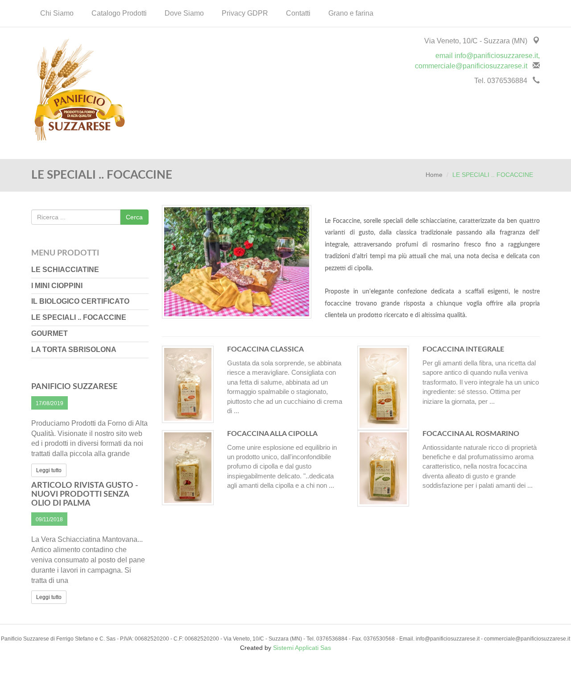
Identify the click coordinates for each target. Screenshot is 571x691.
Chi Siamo (57, 13)
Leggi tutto (49, 470)
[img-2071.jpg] (237, 265)
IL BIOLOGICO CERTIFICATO (80, 301)
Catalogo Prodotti (119, 13)
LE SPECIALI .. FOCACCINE (78, 317)
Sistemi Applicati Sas (302, 647)
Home (434, 174)
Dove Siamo (184, 13)
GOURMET (49, 333)
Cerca (134, 217)
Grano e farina (350, 13)
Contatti (298, 13)
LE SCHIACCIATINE (65, 269)
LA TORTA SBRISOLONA (73, 349)
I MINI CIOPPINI (57, 285)
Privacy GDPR (245, 13)
